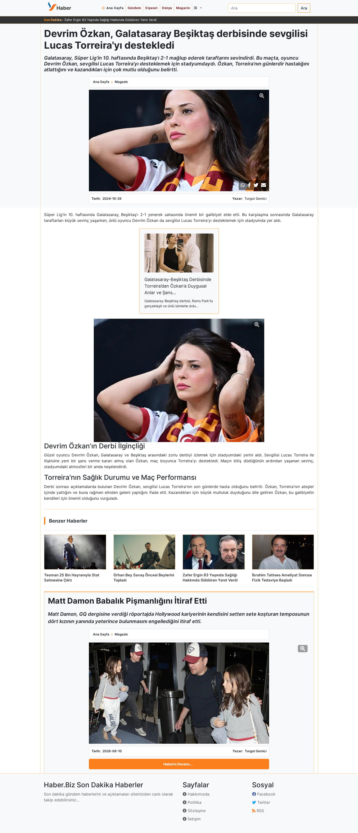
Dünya (167, 8)
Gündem (134, 8)
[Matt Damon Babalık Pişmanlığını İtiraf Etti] (179, 693)
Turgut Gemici (255, 198)
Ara (304, 8)
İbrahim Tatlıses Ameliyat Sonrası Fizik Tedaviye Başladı (105, 20)
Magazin (183, 8)
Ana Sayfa (114, 8)
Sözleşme (196, 810)
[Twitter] (256, 185)
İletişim (194, 818)
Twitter (263, 802)
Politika (194, 802)
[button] (197, 8)
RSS (259, 810)
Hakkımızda (198, 794)
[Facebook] (249, 185)
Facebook (265, 794)
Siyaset (151, 8)
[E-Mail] (263, 185)
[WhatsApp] (243, 185)
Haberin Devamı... (178, 764)
